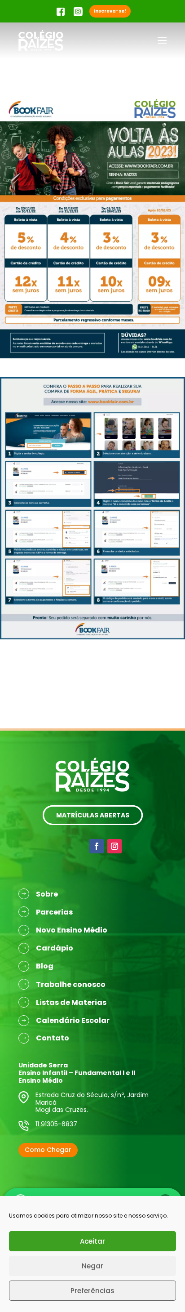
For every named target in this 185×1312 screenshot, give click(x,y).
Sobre (47, 894)
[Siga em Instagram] (114, 846)
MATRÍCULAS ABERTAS (92, 815)
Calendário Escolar (73, 1020)
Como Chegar (48, 1149)
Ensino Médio (40, 1080)
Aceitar (92, 1241)
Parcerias (54, 912)
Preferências (92, 1290)
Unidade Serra (43, 1065)
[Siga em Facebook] (96, 846)
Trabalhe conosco (71, 984)
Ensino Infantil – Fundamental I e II (76, 1072)
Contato (52, 1038)
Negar (92, 1266)
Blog (44, 966)
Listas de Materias (71, 1002)
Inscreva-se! (110, 11)
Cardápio (54, 948)
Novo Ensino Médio (71, 930)
